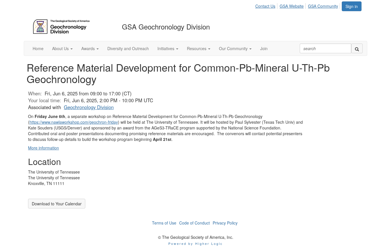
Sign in (351, 6)
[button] (62, 48)
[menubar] (298, 5)
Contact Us (265, 6)
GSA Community (323, 6)
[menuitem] (267, 5)
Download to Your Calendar (57, 203)
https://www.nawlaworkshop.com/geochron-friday (73, 122)
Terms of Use (164, 223)
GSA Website (292, 6)
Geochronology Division (89, 107)
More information (43, 148)
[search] (357, 48)
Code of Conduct (194, 223)
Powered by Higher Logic (195, 243)
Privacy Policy (225, 223)
